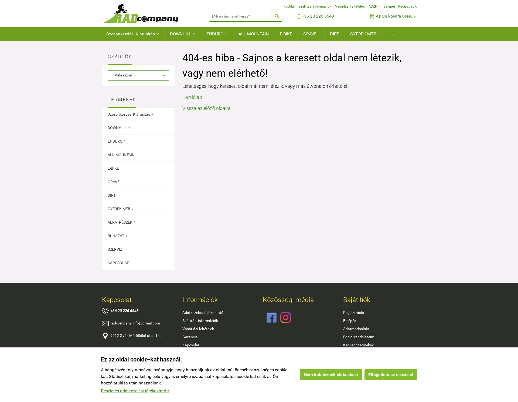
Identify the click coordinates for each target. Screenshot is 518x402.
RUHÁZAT (117, 236)
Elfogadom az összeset (390, 374)
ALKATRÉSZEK (121, 222)
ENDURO (217, 33)
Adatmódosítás (356, 329)
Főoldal (289, 6)
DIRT (334, 33)
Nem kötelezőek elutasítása (331, 374)
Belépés (389, 6)
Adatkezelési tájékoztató (202, 312)
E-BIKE (286, 33)
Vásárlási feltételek (350, 6)
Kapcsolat (190, 345)
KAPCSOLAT (118, 263)
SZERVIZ (115, 249)
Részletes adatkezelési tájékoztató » (135, 390)
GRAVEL (311, 33)
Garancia (190, 337)
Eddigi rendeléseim (358, 337)
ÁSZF (373, 6)
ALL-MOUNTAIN (253, 33)
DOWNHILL (183, 33)
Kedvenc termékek (358, 345)
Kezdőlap (192, 97)
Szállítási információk (314, 6)
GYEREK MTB (365, 33)
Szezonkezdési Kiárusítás (132, 33)
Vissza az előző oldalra (206, 108)
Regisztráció (407, 6)
